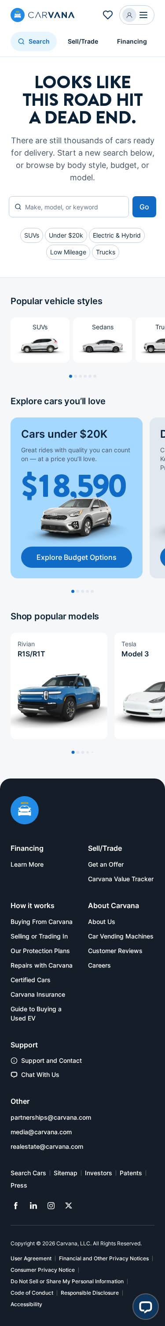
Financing (132, 41)
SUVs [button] (31, 235)
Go (144, 206)
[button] (136, 15)
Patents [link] (131, 1173)
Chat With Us (40, 1074)
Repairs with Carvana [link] (42, 965)
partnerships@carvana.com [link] (51, 1117)
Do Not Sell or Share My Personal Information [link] (67, 1281)
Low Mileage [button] (68, 252)
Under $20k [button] (66, 235)
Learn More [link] (27, 864)
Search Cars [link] (28, 1173)
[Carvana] (43, 16)
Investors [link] (98, 1173)
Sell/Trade (83, 41)
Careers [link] (99, 965)
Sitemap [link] (65, 1173)
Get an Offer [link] (106, 864)
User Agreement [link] (31, 1258)
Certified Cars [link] (31, 979)
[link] (16, 1205)
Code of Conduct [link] (32, 1292)
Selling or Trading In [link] (39, 936)
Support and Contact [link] (51, 1060)
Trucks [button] (105, 252)
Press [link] (19, 1185)
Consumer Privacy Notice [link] (43, 1269)
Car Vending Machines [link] (121, 936)
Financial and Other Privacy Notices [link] (104, 1258)
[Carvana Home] (25, 811)
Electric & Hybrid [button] (117, 235)
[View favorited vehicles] (107, 15)
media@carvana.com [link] (41, 1132)
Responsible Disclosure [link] (90, 1292)
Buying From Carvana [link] (42, 921)
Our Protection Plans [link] (40, 950)
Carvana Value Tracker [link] (121, 879)
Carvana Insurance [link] (38, 994)
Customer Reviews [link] (115, 950)
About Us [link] (101, 921)
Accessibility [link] (26, 1304)
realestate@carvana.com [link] (47, 1146)
